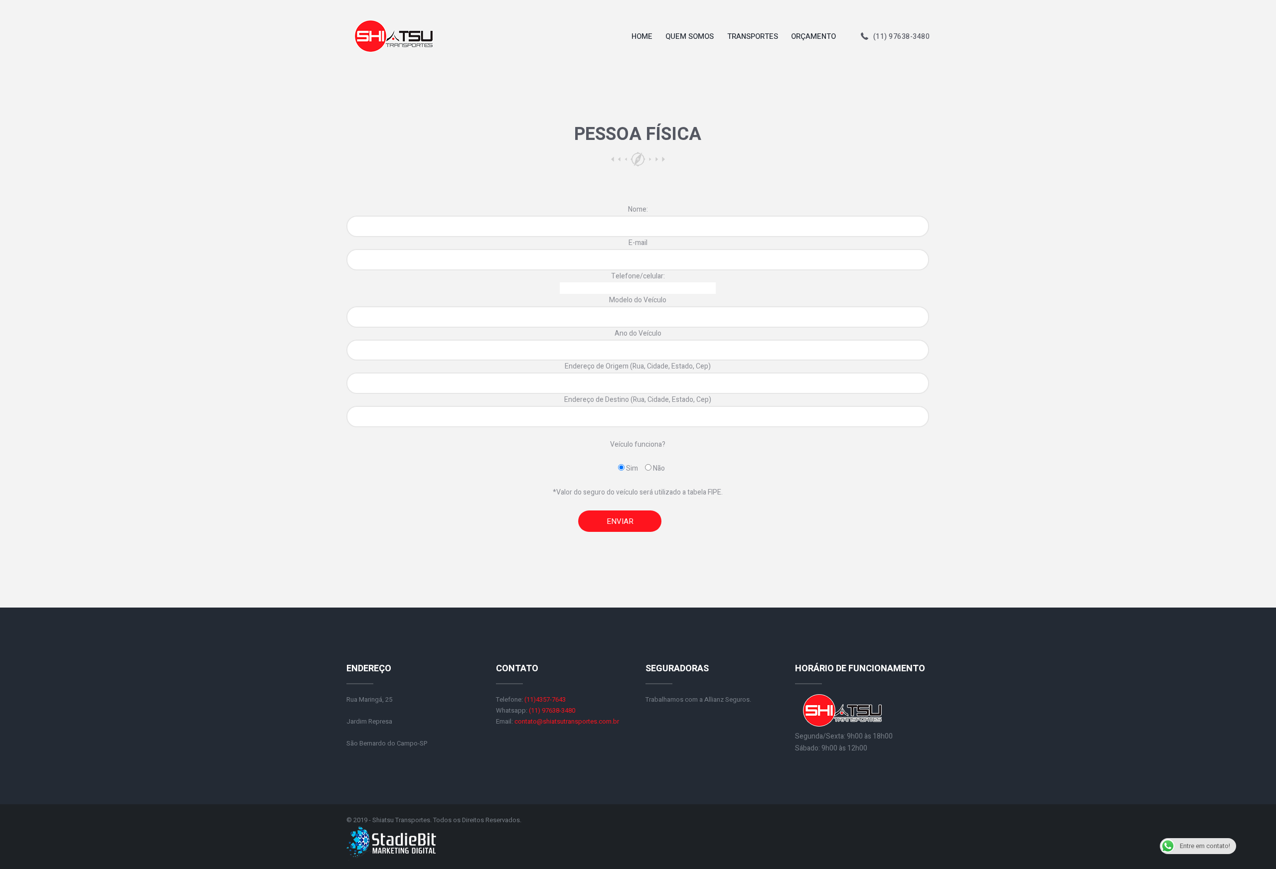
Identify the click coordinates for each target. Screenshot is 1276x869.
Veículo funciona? (637, 444)
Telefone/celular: (638, 276)
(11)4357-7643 (545, 699)
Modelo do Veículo (637, 300)
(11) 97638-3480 (901, 36)
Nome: (638, 209)
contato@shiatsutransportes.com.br (566, 721)
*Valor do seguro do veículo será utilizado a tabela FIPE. (638, 492)
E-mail (638, 243)
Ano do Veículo (638, 333)
